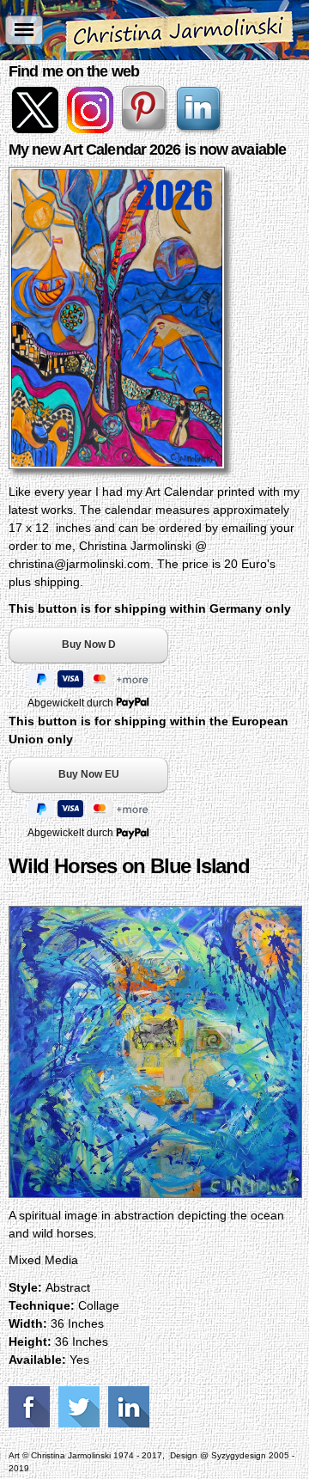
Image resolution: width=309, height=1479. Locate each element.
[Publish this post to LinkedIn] (131, 1406)
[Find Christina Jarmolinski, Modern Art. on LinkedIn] (200, 129)
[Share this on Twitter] (81, 1406)
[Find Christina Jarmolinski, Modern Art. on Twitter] (36, 129)
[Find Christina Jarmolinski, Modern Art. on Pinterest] (145, 129)
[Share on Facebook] (31, 1406)
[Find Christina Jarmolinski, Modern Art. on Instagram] (91, 129)
